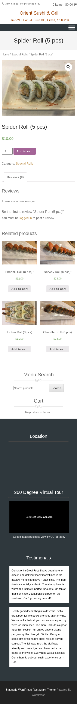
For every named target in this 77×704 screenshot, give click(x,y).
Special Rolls (20, 54)
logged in (25, 218)
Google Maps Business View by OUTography (39, 536)
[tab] (15, 177)
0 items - (63, 4)
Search (56, 388)
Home (5, 54)
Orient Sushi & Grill (39, 13)
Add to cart (24, 151)
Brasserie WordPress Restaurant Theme (31, 689)
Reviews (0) (15, 177)
